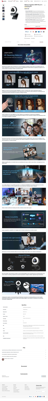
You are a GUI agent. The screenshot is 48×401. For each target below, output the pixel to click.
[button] (37, 1)
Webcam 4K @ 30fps (4, 388)
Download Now (44, 375)
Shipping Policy (27, 387)
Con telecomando (4, 387)
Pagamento (14, 388)
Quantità (26, 24)
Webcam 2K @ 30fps (4, 389)
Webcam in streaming (26, 66)
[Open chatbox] (3, 359)
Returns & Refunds (27, 388)
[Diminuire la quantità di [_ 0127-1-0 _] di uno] (25, 26)
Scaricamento (15, 387)
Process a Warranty (27, 389)
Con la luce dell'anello (5, 386)
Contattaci (14, 386)
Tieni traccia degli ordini (16, 389)
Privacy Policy (26, 386)
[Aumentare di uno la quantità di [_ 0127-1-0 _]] (28, 26)
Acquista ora (35, 28)
